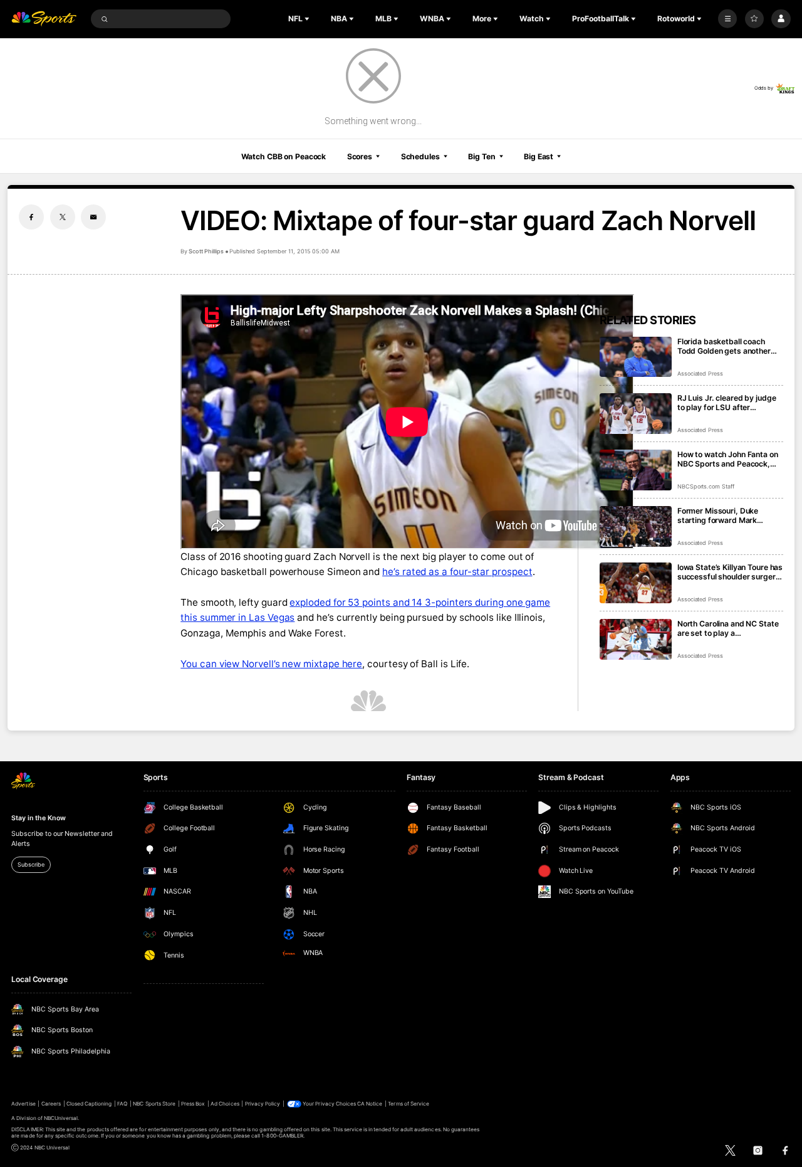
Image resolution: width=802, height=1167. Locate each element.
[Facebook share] (31, 217)
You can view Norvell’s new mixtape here (271, 664)
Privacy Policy (263, 1104)
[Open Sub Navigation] (308, 18)
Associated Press (700, 373)
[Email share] (93, 217)
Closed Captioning (89, 1104)
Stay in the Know (38, 818)
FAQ (122, 1104)
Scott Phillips (206, 251)
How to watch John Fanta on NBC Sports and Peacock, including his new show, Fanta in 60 (727, 459)
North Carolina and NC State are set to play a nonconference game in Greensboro (728, 628)
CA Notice (369, 1104)
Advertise (23, 1104)
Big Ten (481, 156)
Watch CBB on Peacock (283, 156)
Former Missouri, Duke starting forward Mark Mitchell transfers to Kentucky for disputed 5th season (724, 515)
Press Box (193, 1104)
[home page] (43, 19)
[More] (727, 18)
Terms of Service (408, 1104)
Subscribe (31, 864)
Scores (359, 156)
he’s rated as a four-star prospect (457, 572)
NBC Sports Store (154, 1104)
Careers (51, 1104)
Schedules (420, 156)
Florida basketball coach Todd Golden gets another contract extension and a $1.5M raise (724, 346)
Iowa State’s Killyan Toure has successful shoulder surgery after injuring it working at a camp (730, 571)
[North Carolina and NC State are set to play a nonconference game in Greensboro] (636, 639)
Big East (538, 156)
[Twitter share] (62, 217)
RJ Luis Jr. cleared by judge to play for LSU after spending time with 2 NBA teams (726, 402)
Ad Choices (225, 1104)
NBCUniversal (61, 1118)
